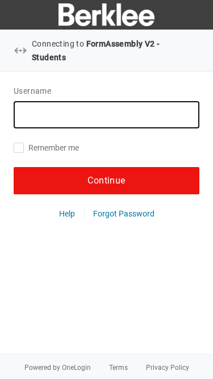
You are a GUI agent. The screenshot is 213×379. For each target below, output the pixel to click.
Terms (118, 368)
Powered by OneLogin (57, 368)
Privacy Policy (167, 368)
